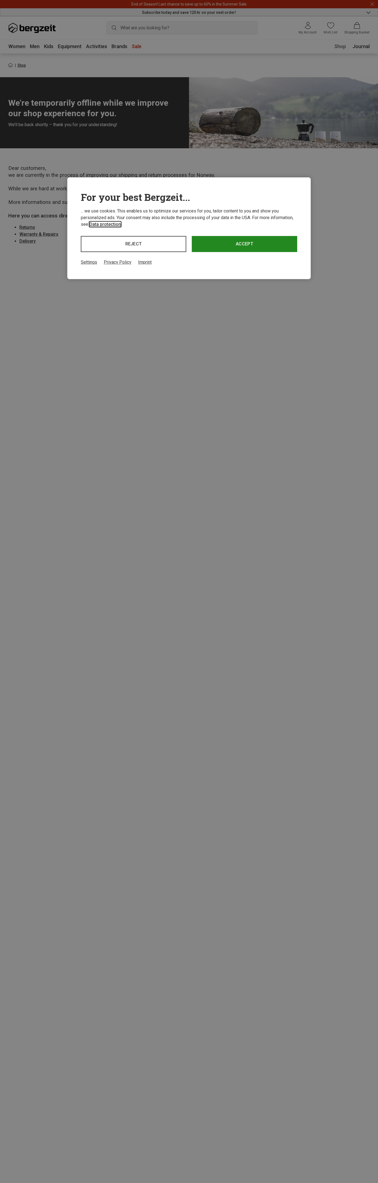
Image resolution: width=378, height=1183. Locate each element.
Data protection (105, 224)
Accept (244, 244)
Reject (133, 244)
